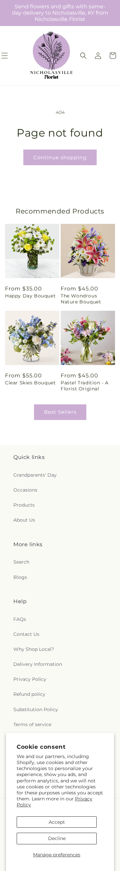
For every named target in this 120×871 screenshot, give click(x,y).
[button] (83, 55)
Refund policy (29, 694)
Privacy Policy (29, 679)
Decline (57, 838)
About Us (24, 520)
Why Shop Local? (33, 649)
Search (21, 562)
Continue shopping (60, 157)
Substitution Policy (35, 709)
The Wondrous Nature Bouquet (81, 299)
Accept (57, 822)
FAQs (19, 619)
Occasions (25, 490)
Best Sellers (60, 412)
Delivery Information (37, 664)
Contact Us (26, 634)
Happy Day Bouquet (30, 296)
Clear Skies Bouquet (30, 383)
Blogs (20, 577)
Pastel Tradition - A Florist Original (85, 386)
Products (24, 505)
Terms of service (32, 724)
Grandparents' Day (35, 475)
